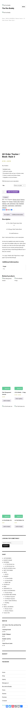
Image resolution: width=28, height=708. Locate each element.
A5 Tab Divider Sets (9, 564)
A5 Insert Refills (8, 578)
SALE (5, 604)
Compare (4, 700)
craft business (13, 203)
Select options (19, 398)
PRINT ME (7, 582)
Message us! (5, 683)
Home (3, 18)
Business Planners (9, 610)
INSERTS (6, 576)
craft (8, 203)
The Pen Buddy (8, 8)
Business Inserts (19, 18)
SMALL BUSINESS (10, 18)
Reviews (4, 697)
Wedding (7, 602)
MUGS (6, 574)
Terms (3, 690)
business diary (16, 201)
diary (17, 203)
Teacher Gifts (7, 612)
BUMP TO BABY (8, 560)
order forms (4, 205)
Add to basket (13, 192)
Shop (3, 676)
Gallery (4, 679)
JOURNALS (7, 584)
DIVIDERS (6, 562)
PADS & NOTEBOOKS (9, 590)
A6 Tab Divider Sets (9, 566)
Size (4, 185)
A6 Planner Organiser (10, 598)
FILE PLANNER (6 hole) (10, 568)
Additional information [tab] (17, 214)
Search (6, 546)
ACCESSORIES (7, 558)
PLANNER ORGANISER (10, 594)
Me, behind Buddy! (7, 686)
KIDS (5, 586)
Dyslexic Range (8, 592)
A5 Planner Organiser (10, 596)
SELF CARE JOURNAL (11, 600)
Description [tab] (7, 214)
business (11, 201)
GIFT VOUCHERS (8, 570)
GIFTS (5, 572)
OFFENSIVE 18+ (8, 588)
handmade (21, 203)
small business (11, 205)
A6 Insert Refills (8, 580)
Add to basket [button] (6, 400)
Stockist (4, 693)
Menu (23, 6)
